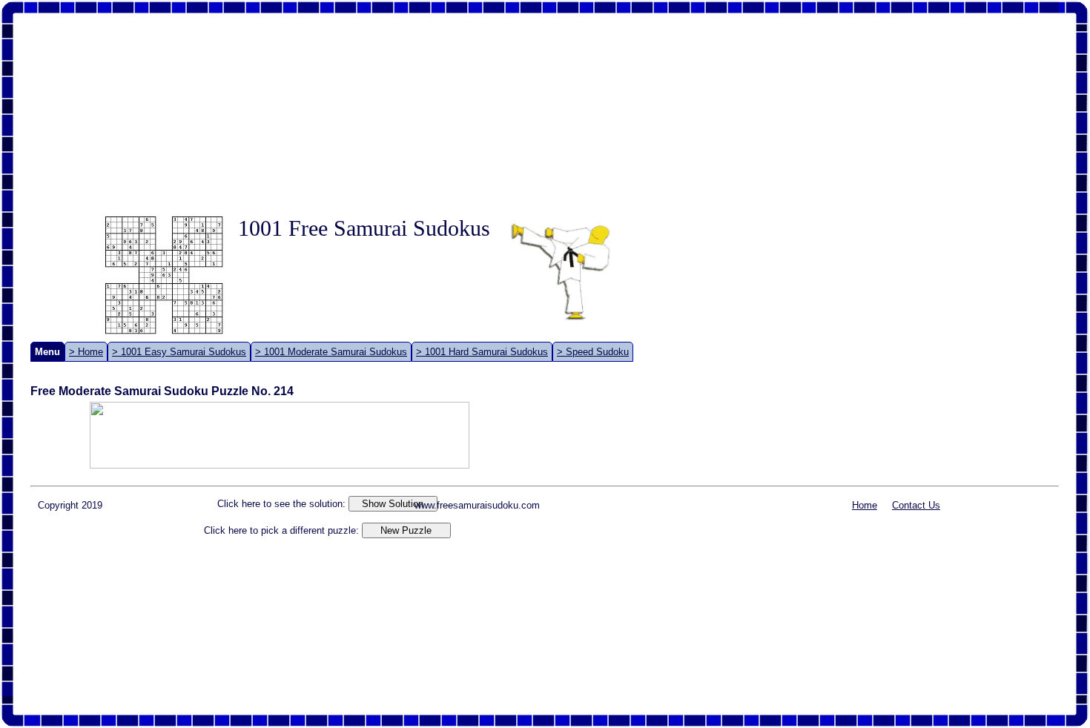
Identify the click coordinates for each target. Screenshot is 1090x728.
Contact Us (916, 505)
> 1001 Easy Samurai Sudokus (179, 351)
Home (864, 505)
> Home (86, 351)
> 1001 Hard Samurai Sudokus (482, 351)
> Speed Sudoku (593, 351)
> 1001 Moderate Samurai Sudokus (331, 351)
